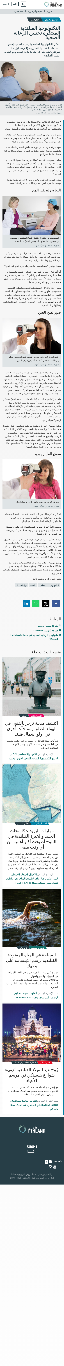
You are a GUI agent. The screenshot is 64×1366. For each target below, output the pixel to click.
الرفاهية (42, 585)
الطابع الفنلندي (35, 1105)
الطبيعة (30, 879)
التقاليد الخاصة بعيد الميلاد (23, 1101)
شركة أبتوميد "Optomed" (45, 630)
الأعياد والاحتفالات (27, 754)
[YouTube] (55, 1167)
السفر (28, 758)
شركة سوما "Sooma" (47, 626)
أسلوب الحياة (30, 993)
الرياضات (44, 997)
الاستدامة (15, 874)
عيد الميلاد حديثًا (18, 1105)
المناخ (22, 879)
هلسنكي (54, 1109)
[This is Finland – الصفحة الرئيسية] (53, 4)
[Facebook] (51, 1162)
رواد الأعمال (21, 585)
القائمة (6, 4)
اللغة (15, 4)
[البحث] (23, 4)
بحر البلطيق (12, 879)
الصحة (33, 585)
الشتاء (47, 1105)
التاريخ (55, 758)
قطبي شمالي (45, 883)
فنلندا (55, 883)
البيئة (55, 879)
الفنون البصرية (15, 758)
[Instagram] (51, 1167)
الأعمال (33, 874)
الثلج (38, 879)
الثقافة (35, 758)
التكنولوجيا (54, 585)
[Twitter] (46, 1162)
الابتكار (13, 754)
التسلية (18, 993)
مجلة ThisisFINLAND (26, 883)
